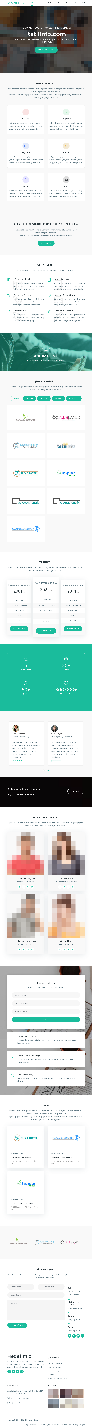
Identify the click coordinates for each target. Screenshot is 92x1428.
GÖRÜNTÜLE (76, 791)
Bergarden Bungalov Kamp (57, 1378)
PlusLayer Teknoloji (55, 1367)
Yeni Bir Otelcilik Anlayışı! (21, 1157)
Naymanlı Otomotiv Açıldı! (61, 1157)
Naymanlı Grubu (32, 1420)
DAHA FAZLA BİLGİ (46, 47)
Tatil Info (51, 1374)
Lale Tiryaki (57, 734)
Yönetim (77, 3)
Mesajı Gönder (17, 1325)
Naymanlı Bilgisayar (55, 1363)
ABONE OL (46, 1020)
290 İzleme (17, 1161)
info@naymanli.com (22, 1403)
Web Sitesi (25, 420)
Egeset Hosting (53, 1371)
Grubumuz (51, 3)
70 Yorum (28, 1207)
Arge (76, 1424)
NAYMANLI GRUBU (17, 3)
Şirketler (61, 3)
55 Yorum (69, 1161)
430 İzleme (57, 1161)
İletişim (82, 1424)
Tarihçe (68, 3)
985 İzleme (17, 1207)
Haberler (85, 3)
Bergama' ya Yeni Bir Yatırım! (22, 1203)
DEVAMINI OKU (19, 629)
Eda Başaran (18, 734)
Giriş (32, 3)
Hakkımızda (41, 3)
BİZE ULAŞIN (46, 243)
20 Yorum (28, 1161)
